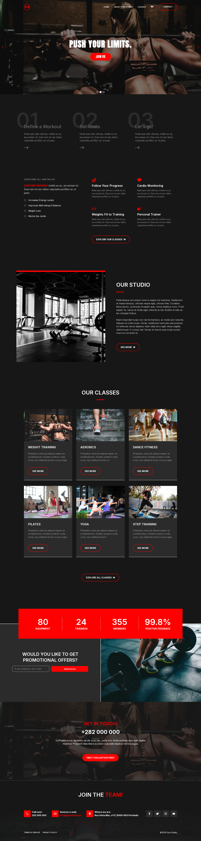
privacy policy (50, 832)
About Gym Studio (123, 7)
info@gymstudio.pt (70, 815)
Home (106, 7)
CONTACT (168, 7)
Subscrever (70, 669)
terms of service (32, 832)
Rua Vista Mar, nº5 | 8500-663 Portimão (116, 815)
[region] (100, 47)
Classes (142, 7)
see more (38, 471)
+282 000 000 (100, 732)
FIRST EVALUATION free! (100, 757)
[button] (3, 47)
